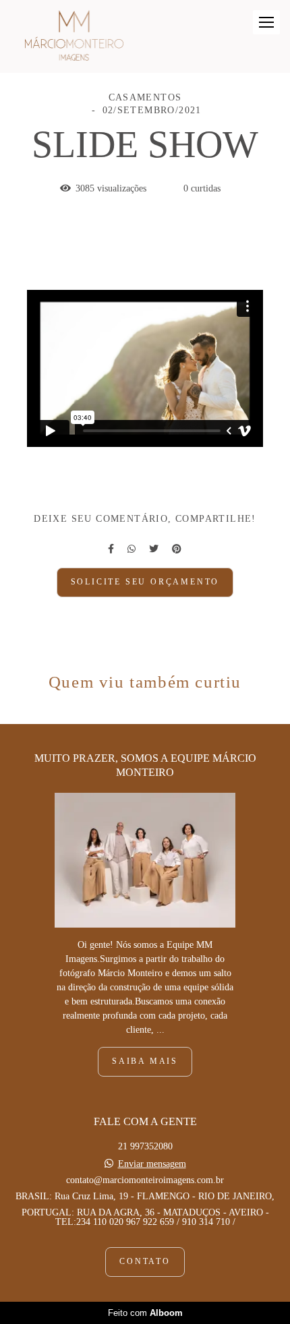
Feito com (145, 1313)
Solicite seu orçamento (145, 582)
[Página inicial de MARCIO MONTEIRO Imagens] (74, 36)
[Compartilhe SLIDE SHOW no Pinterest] (176, 549)
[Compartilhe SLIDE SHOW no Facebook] (111, 549)
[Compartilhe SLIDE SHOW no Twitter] (153, 549)
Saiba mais (145, 1061)
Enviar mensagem (152, 1164)
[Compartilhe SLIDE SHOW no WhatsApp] (131, 549)
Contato (145, 1261)
